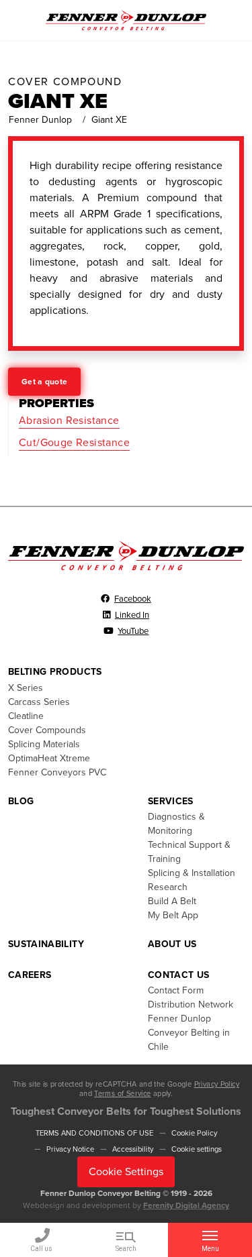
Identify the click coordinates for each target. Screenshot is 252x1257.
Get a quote (44, 381)
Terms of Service (122, 1093)
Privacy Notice (70, 1149)
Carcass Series (39, 702)
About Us (172, 944)
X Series (25, 688)
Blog (21, 801)
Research (167, 887)
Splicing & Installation (191, 873)
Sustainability (46, 944)
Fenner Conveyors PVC (57, 772)
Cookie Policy (194, 1133)
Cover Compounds (47, 730)
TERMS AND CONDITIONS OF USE (94, 1133)
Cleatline (26, 716)
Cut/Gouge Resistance (74, 442)
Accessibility (132, 1149)
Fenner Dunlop (40, 119)
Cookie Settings (126, 1172)
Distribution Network (190, 1004)
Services (171, 801)
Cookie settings (196, 1149)
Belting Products (55, 671)
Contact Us (179, 975)
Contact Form (176, 990)
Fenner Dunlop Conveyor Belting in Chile (189, 1032)
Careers (29, 975)
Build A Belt (172, 901)
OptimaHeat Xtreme (49, 758)
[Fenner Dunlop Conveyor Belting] (126, 19)
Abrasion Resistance (69, 420)
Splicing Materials (44, 744)
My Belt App (173, 915)
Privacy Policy (216, 1084)
